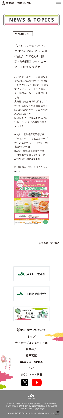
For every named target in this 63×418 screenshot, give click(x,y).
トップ (31, 336)
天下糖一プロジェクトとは (31, 342)
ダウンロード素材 (31, 374)
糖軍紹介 (31, 349)
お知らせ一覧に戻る (49, 243)
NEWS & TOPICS (31, 361)
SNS (31, 368)
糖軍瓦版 (31, 355)
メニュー (58, 3)
